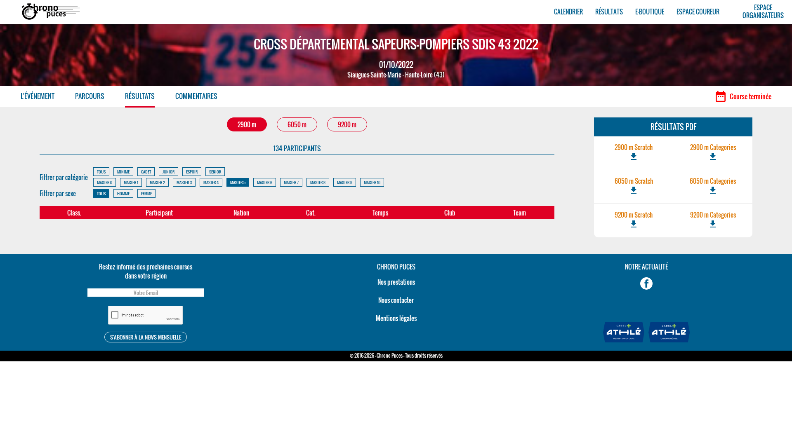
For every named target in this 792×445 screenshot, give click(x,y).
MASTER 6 (264, 182)
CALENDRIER (568, 12)
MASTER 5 (237, 182)
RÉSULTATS (609, 12)
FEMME (146, 193)
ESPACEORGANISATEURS (763, 11)
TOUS (101, 172)
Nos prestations (396, 281)
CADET (146, 172)
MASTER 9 (344, 182)
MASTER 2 (157, 182)
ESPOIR (192, 172)
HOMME (123, 193)
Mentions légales (396, 318)
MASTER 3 (184, 182)
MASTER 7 (291, 182)
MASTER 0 (104, 182)
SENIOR (215, 172)
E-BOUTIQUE (649, 12)
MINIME (123, 172)
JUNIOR (168, 172)
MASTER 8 (317, 182)
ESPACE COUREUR (697, 12)
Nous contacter (396, 299)
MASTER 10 (372, 182)
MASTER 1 (131, 182)
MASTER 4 (211, 182)
